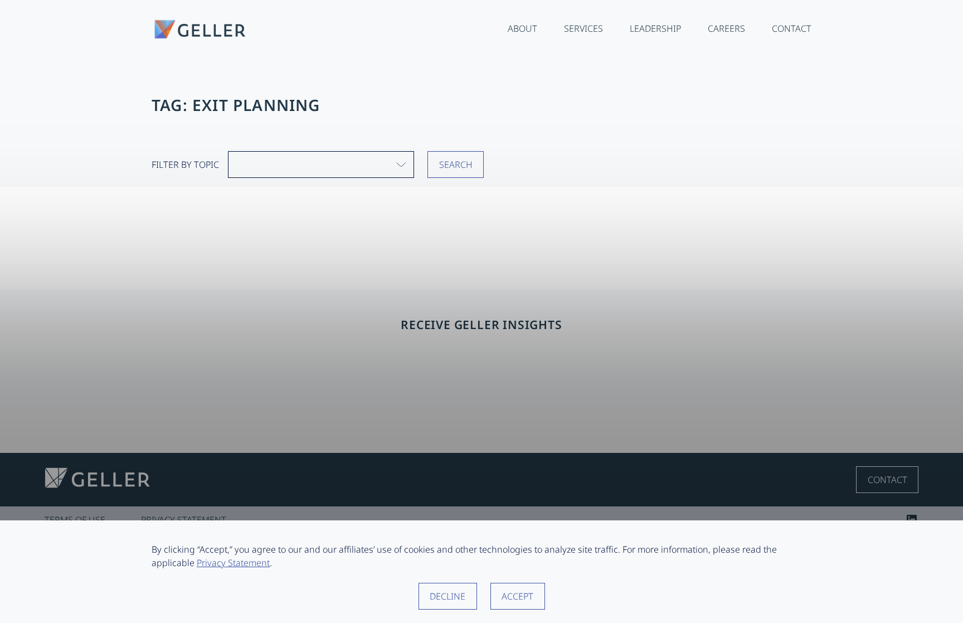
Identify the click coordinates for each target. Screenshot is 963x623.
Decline (447, 596)
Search (456, 164)
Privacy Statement (233, 563)
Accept (517, 596)
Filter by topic (185, 164)
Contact (887, 480)
